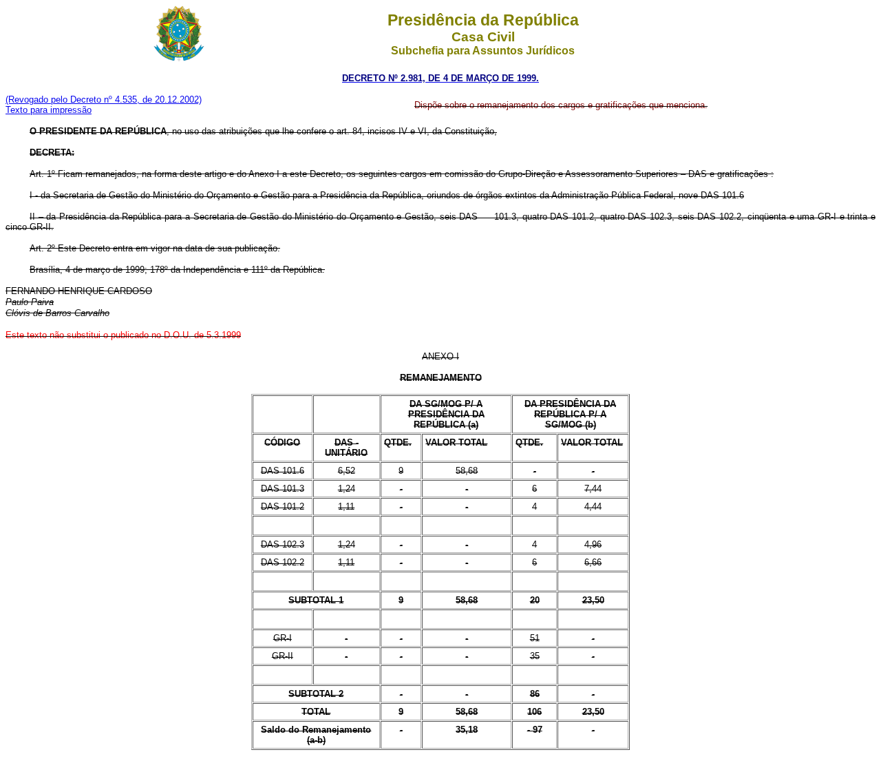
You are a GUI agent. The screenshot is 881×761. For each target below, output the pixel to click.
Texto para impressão (49, 110)
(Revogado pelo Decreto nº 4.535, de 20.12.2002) (104, 99)
